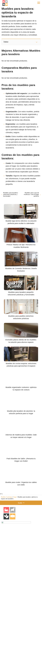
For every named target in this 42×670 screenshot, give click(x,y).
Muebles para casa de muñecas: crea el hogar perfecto (31, 194)
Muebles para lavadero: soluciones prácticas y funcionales (10, 194)
